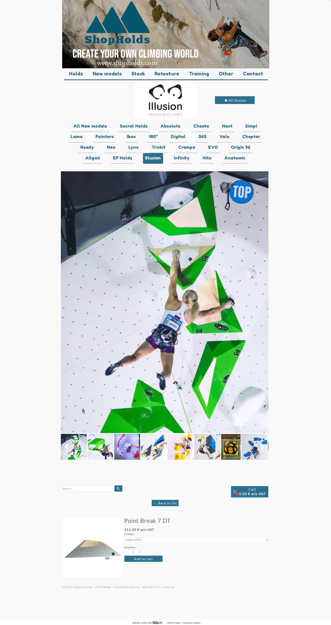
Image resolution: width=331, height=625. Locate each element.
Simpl (251, 126)
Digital (178, 136)
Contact (253, 74)
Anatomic (234, 157)
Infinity (182, 157)
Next (227, 126)
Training (199, 74)
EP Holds (122, 157)
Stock (138, 74)
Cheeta (201, 126)
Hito (207, 157)
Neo (111, 147)
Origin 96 (241, 147)
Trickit (159, 147)
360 (202, 136)
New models (107, 74)
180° (153, 136)
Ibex (131, 136)
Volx (224, 136)
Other (226, 74)
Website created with (142, 623)
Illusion (153, 157)
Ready (87, 147)
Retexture (167, 74)
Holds (76, 74)
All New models (90, 126)
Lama (76, 136)
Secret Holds (134, 126)
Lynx (133, 147)
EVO (213, 147)
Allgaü (92, 157)
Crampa (186, 147)
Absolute (170, 126)
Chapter (251, 136)
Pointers (105, 136)
